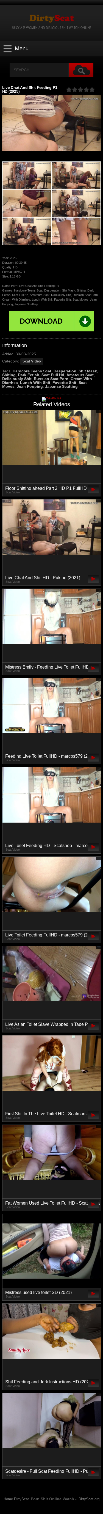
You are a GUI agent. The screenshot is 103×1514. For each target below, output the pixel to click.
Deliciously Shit (17, 379)
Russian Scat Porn (51, 379)
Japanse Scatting (61, 386)
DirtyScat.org (89, 1499)
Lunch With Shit (35, 382)
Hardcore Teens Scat (32, 371)
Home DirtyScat (16, 1499)
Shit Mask (88, 371)
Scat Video (32, 361)
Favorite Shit (64, 382)
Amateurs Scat (80, 375)
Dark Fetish (28, 375)
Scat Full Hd (52, 375)
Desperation (65, 371)
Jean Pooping (30, 386)
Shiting (9, 375)
